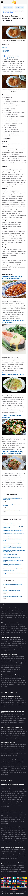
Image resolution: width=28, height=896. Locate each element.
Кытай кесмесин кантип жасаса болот (10, 810)
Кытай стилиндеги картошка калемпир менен (12, 847)
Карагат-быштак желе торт (8, 742)
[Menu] (2, 2)
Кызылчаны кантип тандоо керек (11, 543)
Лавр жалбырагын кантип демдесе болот (13, 573)
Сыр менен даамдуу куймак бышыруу (10, 674)
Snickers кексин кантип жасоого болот (11, 622)
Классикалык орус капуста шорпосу (12, 596)
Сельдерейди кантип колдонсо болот (13, 530)
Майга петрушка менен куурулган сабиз (11, 826)
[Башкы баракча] (14, 2)
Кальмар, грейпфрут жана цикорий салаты (12, 727)
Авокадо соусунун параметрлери (11, 557)
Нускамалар (5, 50)
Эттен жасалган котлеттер (10, 554)
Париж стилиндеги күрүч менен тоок (10, 637)
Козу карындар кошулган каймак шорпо (13, 533)
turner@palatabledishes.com (11, 58)
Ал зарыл (4, 47)
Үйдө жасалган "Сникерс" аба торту (10, 607)
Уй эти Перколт (7, 536)
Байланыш (11, 893)
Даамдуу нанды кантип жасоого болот (11, 696)
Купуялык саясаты (19, 893)
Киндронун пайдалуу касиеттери (11, 523)
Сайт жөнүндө (4, 893)
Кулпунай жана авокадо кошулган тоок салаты (13, 759)
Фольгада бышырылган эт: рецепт (12, 509)
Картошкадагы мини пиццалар (9, 654)
